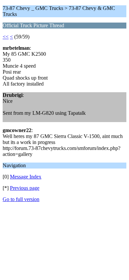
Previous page (24, 188)
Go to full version (21, 199)
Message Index (25, 176)
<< (6, 36)
